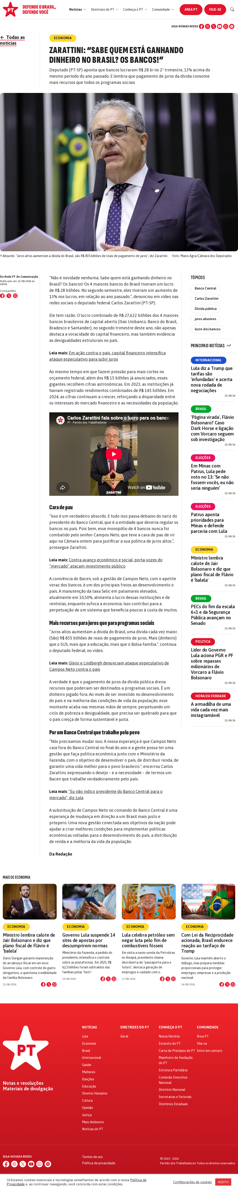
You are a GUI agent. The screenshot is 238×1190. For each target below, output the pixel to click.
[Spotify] (231, 26)
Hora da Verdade (210, 696)
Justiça (87, 1115)
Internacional (208, 360)
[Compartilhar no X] (48, 984)
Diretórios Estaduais (173, 1104)
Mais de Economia (16, 877)
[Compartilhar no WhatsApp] (15, 295)
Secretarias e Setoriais (175, 1097)
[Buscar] (232, 9)
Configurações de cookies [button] (192, 1182)
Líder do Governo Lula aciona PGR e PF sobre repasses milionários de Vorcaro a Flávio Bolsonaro (212, 663)
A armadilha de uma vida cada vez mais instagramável (211, 709)
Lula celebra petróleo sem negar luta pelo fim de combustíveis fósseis (148, 940)
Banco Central (205, 288)
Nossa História (169, 1036)
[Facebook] (201, 26)
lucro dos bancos (207, 329)
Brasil (201, 409)
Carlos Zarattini (206, 298)
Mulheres (88, 1072)
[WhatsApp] (225, 26)
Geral (124, 1036)
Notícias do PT (92, 1129)
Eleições (203, 458)
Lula (85, 1036)
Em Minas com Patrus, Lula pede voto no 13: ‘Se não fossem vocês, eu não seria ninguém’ (212, 477)
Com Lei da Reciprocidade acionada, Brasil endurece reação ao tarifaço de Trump (207, 943)
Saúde (86, 1065)
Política (202, 641)
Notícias (89, 1027)
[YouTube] (219, 26)
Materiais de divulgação (28, 1088)
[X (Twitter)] (213, 26)
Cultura (87, 1100)
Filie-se (215, 9)
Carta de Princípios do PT (177, 1051)
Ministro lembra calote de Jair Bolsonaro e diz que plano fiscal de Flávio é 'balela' (212, 569)
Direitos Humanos (94, 1093)
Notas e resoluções (23, 1083)
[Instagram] (207, 26)
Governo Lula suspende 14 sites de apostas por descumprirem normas (88, 940)
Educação (89, 1086)
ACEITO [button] (223, 1182)
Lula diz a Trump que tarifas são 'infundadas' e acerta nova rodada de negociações (212, 379)
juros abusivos (205, 319)
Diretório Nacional (172, 1089)
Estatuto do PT (170, 1043)
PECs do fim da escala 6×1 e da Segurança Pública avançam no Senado (213, 615)
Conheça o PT (170, 1027)
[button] (77, 9)
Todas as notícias (12, 40)
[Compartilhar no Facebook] (2, 295)
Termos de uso (92, 1157)
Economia (204, 549)
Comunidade (207, 1027)
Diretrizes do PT (134, 1027)
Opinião (87, 1108)
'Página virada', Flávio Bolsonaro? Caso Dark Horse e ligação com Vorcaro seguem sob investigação (212, 428)
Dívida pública (206, 309)
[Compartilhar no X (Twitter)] (9, 295)
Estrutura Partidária (173, 1070)
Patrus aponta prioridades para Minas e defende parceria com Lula (209, 523)
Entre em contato (209, 1051)
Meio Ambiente (93, 1122)
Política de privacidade (98, 1163)
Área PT (191, 9)
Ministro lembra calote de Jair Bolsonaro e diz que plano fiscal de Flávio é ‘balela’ (29, 943)
